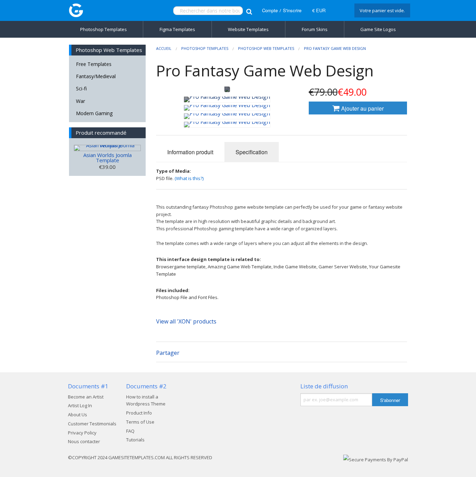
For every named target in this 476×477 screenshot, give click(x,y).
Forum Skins (315, 29)
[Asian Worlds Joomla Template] (107, 148)
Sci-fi (81, 88)
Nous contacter (84, 441)
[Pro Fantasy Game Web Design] (227, 99)
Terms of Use (140, 422)
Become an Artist (85, 397)
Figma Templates (177, 29)
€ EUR (318, 10)
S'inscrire (292, 10)
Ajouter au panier (362, 108)
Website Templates (248, 29)
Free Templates (94, 64)
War (80, 101)
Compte (270, 10)
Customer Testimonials (92, 423)
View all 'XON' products (186, 321)
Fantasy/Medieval (96, 76)
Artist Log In (80, 405)
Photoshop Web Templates (266, 48)
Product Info (139, 413)
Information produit (190, 152)
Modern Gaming (94, 113)
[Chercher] (249, 10)
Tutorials (135, 440)
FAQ (130, 431)
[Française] (339, 10)
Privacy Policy (82, 433)
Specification (252, 152)
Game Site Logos (378, 29)
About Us (77, 414)
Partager (167, 353)
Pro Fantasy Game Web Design (335, 48)
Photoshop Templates (103, 29)
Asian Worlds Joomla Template (107, 157)
